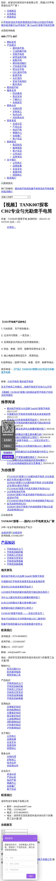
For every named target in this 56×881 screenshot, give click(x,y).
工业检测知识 (14, 719)
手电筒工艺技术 (15, 555)
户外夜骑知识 (14, 728)
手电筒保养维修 (15, 561)
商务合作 (11, 105)
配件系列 (17, 84)
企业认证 (17, 123)
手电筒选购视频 (15, 564)
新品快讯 (17, 144)
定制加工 (17, 111)
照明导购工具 (14, 675)
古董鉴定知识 (14, 712)
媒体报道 (17, 147)
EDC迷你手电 (20, 72)
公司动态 (17, 154)
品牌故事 (17, 166)
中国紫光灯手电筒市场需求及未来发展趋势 (29, 414)
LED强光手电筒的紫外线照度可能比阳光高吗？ (25, 592)
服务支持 (11, 90)
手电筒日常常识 (15, 558)
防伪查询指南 (14, 672)
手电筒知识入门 (15, 549)
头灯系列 (17, 78)
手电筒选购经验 (15, 552)
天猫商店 (11, 11)
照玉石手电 (18, 69)
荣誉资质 (11, 120)
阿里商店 (11, 17)
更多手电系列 (19, 81)
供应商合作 (18, 117)
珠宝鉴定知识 (14, 716)
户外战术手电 (19, 66)
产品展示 (11, 45)
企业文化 (17, 169)
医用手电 (17, 75)
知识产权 (17, 129)
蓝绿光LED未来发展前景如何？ (23, 420)
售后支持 (17, 96)
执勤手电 (17, 60)
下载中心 (17, 99)
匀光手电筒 (13, 381)
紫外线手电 (18, 48)
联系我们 (11, 178)
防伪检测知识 (14, 709)
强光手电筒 (46, 188)
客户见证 (17, 138)
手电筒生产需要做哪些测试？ (22, 457)
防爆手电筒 (34, 188)
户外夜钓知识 (14, 725)
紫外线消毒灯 (19, 63)
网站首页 (11, 42)
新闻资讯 (11, 141)
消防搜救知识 (14, 722)
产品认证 (17, 126)
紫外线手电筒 (22, 188)
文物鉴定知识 (14, 706)
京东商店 (11, 14)
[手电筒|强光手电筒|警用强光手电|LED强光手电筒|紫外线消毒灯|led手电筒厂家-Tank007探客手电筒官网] (28, 25)
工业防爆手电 (19, 51)
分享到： (11, 227)
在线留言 (17, 102)
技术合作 (17, 114)
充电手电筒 (18, 54)
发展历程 (17, 172)
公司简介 (17, 163)
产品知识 (8, 542)
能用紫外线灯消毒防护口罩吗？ (23, 437)
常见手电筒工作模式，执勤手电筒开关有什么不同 (26, 387)
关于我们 (11, 160)
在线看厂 (17, 135)
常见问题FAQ (14, 669)
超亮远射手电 (19, 57)
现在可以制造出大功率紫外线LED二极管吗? (29, 446)
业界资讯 (17, 157)
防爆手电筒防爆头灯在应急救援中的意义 (27, 451)
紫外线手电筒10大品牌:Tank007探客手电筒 (28, 408)
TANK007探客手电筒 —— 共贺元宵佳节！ (28, 440)
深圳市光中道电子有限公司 (38, 859)
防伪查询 (17, 93)
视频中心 (17, 132)
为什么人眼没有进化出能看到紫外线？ (26, 429)
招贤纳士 (17, 175)
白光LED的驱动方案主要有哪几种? (24, 434)
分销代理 (17, 108)
